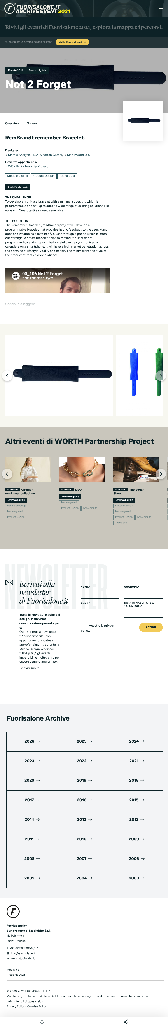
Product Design (44, 176)
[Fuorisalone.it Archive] (37, 8)
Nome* (85, 587)
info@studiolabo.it (23, 953)
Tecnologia (67, 176)
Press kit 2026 (16, 975)
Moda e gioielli (17, 176)
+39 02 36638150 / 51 (23, 948)
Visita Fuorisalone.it (71, 42)
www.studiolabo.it (23, 958)
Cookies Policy (36, 1006)
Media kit (13, 970)
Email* (85, 604)
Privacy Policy (16, 1006)
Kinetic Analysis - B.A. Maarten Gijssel (34, 155)
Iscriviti (151, 627)
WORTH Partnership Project (27, 166)
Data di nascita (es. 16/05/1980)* (139, 604)
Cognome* (131, 587)
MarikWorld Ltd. (78, 155)
